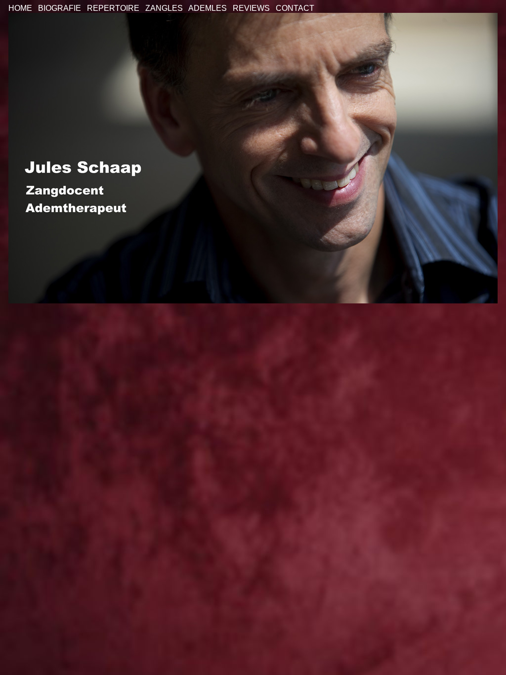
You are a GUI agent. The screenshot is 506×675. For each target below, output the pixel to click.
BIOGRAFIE (59, 8)
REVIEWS (251, 8)
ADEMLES (207, 8)
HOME (20, 8)
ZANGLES (164, 8)
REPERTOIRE (113, 8)
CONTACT (295, 8)
